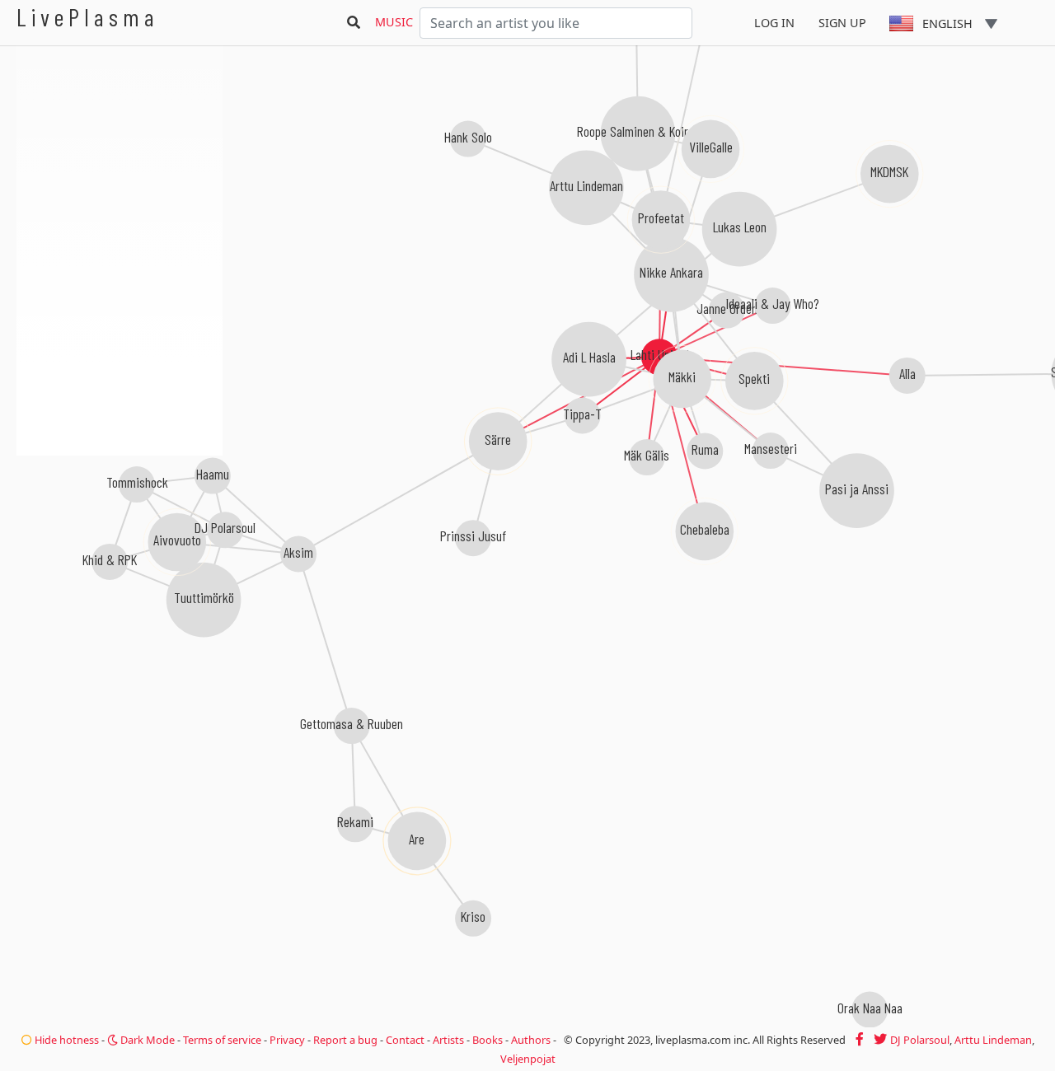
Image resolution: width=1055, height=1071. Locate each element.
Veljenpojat (528, 1058)
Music (394, 22)
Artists (448, 1039)
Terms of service (222, 1039)
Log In (774, 22)
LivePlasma (87, 16)
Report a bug (345, 1039)
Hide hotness (65, 1039)
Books (487, 1039)
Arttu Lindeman (993, 1039)
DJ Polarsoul (920, 1039)
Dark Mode (146, 1039)
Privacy (287, 1039)
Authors (531, 1039)
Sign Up (842, 22)
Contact (405, 1039)
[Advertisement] (119, 544)
